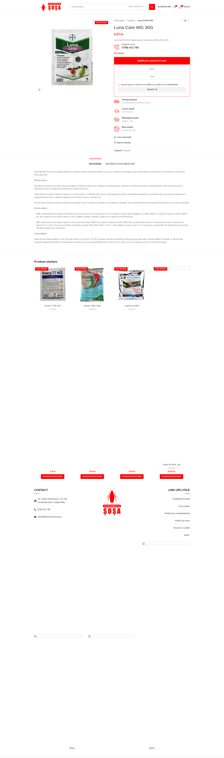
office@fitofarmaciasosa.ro (50, 517)
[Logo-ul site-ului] (50, 7)
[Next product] (188, 20)
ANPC (187, 535)
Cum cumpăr (184, 506)
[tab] (95, 163)
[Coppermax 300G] (131, 284)
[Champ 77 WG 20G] (52, 284)
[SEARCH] (152, 7)
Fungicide (131, 21)
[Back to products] (185, 20)
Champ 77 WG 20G (52, 306)
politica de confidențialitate (167, 85)
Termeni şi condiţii (181, 528)
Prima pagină (119, 21)
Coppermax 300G (131, 306)
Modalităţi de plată (181, 499)
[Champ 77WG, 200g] (92, 284)
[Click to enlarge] (39, 89)
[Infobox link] (152, 47)
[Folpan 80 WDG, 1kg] (171, 364)
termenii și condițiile (143, 85)
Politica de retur (182, 521)
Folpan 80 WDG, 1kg (171, 465)
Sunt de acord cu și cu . (149, 85)
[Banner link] (58, 642)
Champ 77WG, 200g (92, 306)
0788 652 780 (44, 509)
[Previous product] (182, 20)
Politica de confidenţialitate (177, 513)
